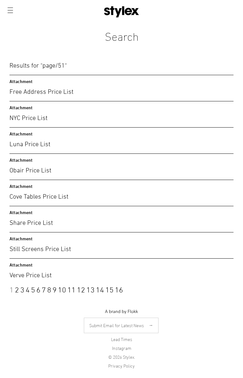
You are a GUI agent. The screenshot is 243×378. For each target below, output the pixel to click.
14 (100, 289)
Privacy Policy (121, 366)
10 (62, 289)
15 (109, 289)
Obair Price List (30, 169)
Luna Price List (29, 143)
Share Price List (31, 222)
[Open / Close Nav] (10, 10)
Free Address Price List (41, 91)
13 (90, 289)
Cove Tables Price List (38, 195)
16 (119, 289)
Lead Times (121, 339)
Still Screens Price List (40, 248)
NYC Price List (28, 117)
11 (71, 289)
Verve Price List (30, 274)
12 (81, 289)
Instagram (121, 348)
